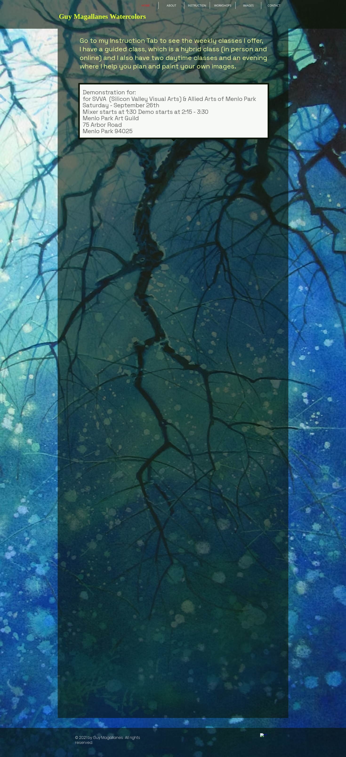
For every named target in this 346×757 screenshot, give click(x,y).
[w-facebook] (263, 736)
